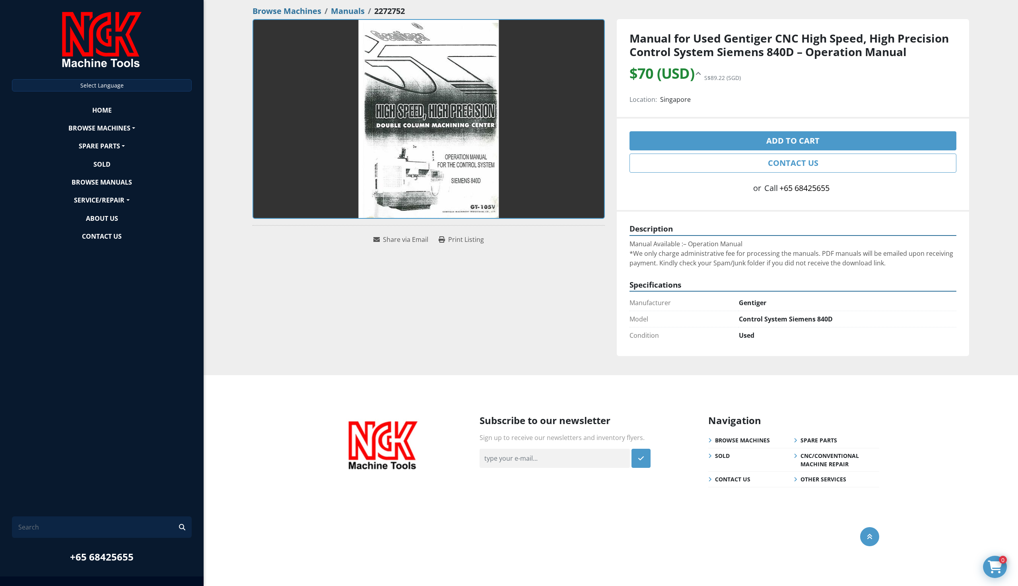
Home (102, 110)
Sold (102, 164)
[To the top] (869, 536)
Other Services (823, 479)
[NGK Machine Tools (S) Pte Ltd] (383, 444)
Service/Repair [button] (99, 200)
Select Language (102, 85)
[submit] (182, 527)
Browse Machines (99, 128)
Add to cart (793, 140)
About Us (102, 218)
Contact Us (102, 236)
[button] (102, 128)
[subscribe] (641, 458)
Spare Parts (99, 146)
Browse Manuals (102, 182)
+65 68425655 (102, 556)
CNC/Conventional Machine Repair (829, 460)
